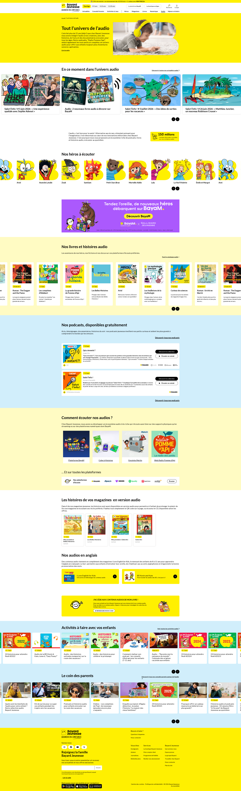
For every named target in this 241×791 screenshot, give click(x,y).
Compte (177, 7)
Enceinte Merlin (135, 460)
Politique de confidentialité (154, 784)
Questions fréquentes (138, 734)
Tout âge (87, 6)
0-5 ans (94, 6)
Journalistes (134, 755)
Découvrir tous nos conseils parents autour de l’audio (160, 677)
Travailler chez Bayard (172, 759)
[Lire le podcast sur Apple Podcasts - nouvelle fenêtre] (175, 365)
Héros (126, 11)
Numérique (154, 11)
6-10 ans (103, 6)
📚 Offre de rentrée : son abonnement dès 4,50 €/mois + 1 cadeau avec (118, 1)
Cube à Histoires (106, 460)
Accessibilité (175, 786)
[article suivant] (177, 672)
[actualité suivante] (177, 119)
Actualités (86, 11)
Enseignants (134, 749)
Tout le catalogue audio (170, 257)
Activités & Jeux (112, 11)
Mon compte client (149, 752)
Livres (145, 11)
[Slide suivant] (177, 309)
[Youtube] (77, 747)
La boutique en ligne (153, 6)
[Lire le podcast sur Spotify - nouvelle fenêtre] (154, 365)
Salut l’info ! (88, 377)
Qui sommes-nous (171, 749)
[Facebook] (71, 747)
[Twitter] (84, 747)
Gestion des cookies (137, 784)
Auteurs (133, 752)
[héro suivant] (177, 188)
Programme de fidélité (150, 755)
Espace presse (169, 752)
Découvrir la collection (167, 352)
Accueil (63, 18)
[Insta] (64, 747)
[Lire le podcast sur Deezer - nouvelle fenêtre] (160, 365)
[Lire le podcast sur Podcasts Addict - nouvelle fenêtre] (167, 365)
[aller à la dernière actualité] (173, 119)
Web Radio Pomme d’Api (164, 460)
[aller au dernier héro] (173, 188)
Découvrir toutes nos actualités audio (165, 70)
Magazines (135, 11)
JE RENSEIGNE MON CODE (104, 611)
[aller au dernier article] (173, 672)
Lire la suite (66, 50)
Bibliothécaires (136, 759)
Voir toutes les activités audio (167, 629)
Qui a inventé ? (89, 350)
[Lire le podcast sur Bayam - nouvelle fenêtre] (144, 365)
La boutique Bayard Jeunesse (152, 749)
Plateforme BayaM (76, 460)
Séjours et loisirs (173, 11)
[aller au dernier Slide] (173, 309)
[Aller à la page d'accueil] (70, 11)
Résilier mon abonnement (151, 759)
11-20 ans (111, 6)
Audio (163, 11)
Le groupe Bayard (170, 755)
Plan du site (168, 765)
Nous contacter (136, 738)
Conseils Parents (98, 11)
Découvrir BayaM (138, 216)
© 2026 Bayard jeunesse (171, 784)
